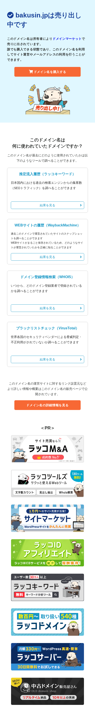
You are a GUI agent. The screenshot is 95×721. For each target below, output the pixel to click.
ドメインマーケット (67, 38)
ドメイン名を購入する (50, 72)
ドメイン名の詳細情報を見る (47, 405)
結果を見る (47, 205)
